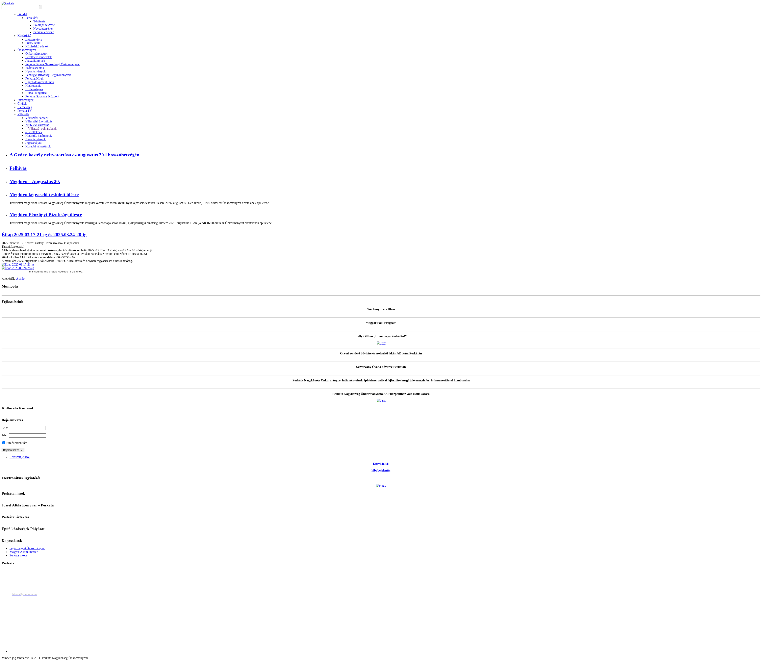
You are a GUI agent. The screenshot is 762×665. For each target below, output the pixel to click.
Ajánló (20, 278)
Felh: (5, 428)
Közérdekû (24, 35)
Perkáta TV (24, 110)
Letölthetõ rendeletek (38, 57)
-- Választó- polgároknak (41, 128)
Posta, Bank (32, 42)
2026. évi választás (37, 125)
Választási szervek (36, 117)
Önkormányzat (26, 50)
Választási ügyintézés (38, 121)
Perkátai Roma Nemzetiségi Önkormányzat (52, 64)
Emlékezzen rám (16, 443)
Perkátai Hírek (34, 78)
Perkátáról (31, 17)
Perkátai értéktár (43, 32)
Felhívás (18, 168)
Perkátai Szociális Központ (42, 96)
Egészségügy (33, 39)
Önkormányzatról (36, 53)
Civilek (22, 103)
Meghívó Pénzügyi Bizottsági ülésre (46, 214)
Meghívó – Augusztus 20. (35, 181)
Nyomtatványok (35, 71)
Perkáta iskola (18, 555)
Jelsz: (5, 435)
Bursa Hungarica (36, 92)
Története (39, 21)
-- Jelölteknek (33, 132)
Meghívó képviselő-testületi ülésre (44, 194)
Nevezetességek (43, 28)
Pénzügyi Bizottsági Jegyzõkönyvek (48, 75)
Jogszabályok (33, 142)
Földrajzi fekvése (44, 25)
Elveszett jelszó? (20, 457)
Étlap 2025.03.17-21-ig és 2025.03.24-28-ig (44, 234)
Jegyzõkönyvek (35, 60)
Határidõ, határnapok (38, 135)
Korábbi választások (38, 146)
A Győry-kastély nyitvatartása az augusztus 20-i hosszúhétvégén (74, 154)
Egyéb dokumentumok (39, 82)
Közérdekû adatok (36, 46)
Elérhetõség (24, 107)
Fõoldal (22, 14)
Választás (23, 114)
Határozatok (33, 85)
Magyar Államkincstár (24, 551)
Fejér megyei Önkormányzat (27, 548)
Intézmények (25, 100)
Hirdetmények (34, 89)
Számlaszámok (34, 67)
